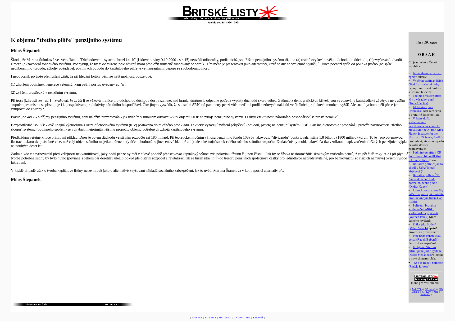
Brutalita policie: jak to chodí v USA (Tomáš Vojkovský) (426, 167)
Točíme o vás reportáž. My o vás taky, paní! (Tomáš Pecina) (425, 99)
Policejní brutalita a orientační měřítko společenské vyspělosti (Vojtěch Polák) (423, 211)
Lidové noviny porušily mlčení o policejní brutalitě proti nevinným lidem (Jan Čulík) (426, 196)
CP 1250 (426, 291)
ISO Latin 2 (225, 317)
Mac (436, 291)
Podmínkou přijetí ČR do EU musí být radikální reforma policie (425, 156)
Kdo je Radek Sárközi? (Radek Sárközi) (426, 264)
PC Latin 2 (430, 289)
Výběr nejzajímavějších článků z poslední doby (426, 82)
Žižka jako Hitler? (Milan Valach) (422, 226)
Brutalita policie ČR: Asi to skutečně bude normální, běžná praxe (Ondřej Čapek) (424, 180)
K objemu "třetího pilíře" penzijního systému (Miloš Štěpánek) (425, 250)
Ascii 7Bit (417, 289)
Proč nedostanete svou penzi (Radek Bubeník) (425, 237)
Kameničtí (425, 294)
